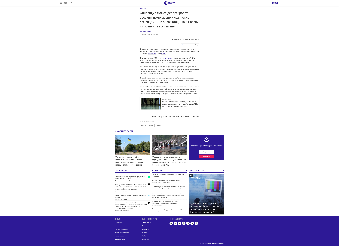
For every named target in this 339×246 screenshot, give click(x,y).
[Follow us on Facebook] (171, 223)
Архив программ (120, 239)
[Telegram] (269, 3)
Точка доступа (146, 222)
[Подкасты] (196, 223)
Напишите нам (119, 236)
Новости (143, 9)
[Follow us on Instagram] (183, 223)
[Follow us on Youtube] (179, 223)
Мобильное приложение (122, 232)
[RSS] (192, 223)
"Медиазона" (152, 53)
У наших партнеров (148, 226)
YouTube (144, 236)
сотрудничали (167, 58)
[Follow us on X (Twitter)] (175, 223)
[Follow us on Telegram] (188, 223)
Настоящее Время (145, 31)
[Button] (176, 39)
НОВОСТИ (157, 170)
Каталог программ (120, 226)
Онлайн (144, 232)
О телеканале (119, 222)
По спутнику (146, 229)
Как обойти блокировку (122, 229)
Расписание (145, 239)
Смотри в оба (196, 170)
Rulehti (163, 53)
